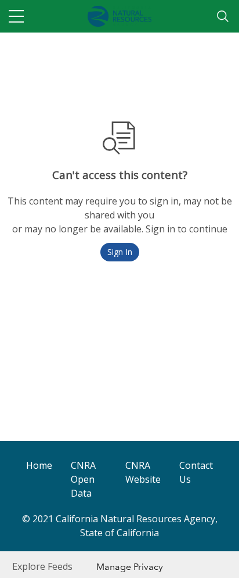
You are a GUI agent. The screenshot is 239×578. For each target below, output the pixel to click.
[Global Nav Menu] (16, 16)
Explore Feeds (42, 566)
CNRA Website (143, 472)
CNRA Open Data (83, 479)
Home (39, 465)
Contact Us (196, 472)
